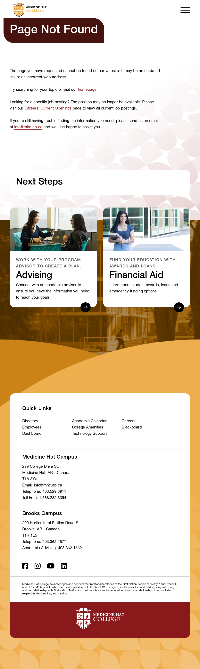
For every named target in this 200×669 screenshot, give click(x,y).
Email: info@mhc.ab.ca (42, 486)
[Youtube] (50, 566)
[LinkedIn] (64, 566)
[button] (185, 10)
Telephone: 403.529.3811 (44, 492)
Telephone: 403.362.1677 (44, 542)
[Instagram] (38, 566)
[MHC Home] (29, 10)
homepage (87, 90)
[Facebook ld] (25, 566)
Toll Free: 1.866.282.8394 (44, 498)
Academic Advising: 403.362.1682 (52, 548)
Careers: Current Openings (47, 109)
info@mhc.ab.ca (28, 127)
